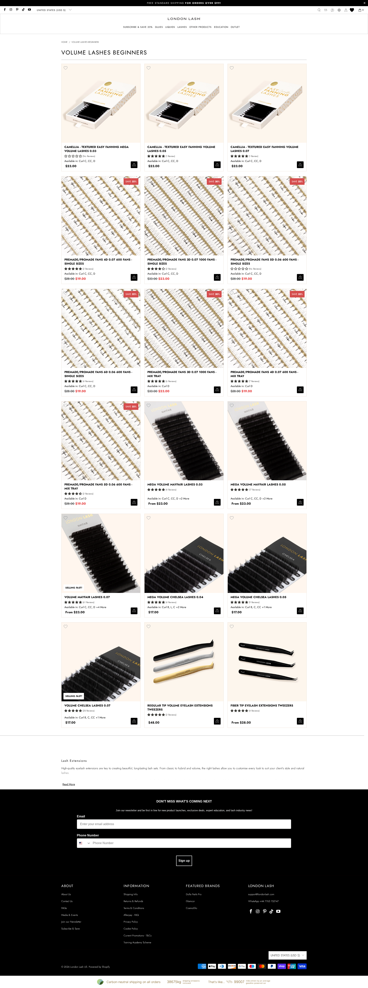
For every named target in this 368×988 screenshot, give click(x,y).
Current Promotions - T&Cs (137, 935)
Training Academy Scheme (137, 942)
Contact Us (66, 901)
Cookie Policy (131, 928)
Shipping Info (131, 894)
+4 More (101, 607)
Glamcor (190, 901)
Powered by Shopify (99, 967)
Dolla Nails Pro (193, 894)
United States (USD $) (52, 10)
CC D (181, 607)
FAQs (64, 908)
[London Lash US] (184, 19)
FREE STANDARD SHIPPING (184, 3)
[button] (159, 27)
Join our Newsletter (71, 922)
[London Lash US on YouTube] (29, 10)
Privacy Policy (131, 922)
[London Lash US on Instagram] (10, 10)
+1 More (267, 607)
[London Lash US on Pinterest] (17, 10)
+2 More (184, 498)
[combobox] (84, 843)
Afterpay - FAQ (131, 915)
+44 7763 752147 (269, 901)
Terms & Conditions (134, 908)
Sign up (184, 860)
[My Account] (345, 10)
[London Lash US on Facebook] (4, 10)
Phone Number (88, 835)
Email (81, 816)
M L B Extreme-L (101, 607)
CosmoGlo (191, 908)
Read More (68, 784)
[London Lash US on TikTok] (23, 10)
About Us (66, 894)
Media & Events (69, 915)
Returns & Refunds (133, 901)
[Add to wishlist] (65, 68)
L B (184, 498)
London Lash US (78, 967)
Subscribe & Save (70, 928)
